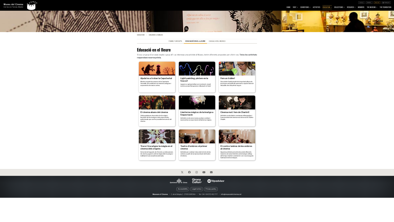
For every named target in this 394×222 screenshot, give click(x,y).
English (377, 2)
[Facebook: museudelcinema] (189, 173)
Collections (339, 7)
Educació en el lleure (195, 41)
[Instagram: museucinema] (196, 173)
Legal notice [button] (197, 189)
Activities (316, 7)
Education (327, 7)
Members (361, 7)
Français (387, 2)
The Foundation (385, 7)
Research (350, 7)
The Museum (371, 7)
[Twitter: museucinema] (182, 173)
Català (361, 2)
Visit (295, 7)
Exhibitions (304, 7)
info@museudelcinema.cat (231, 194)
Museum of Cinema (160, 194)
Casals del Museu (217, 41)
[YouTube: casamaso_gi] (204, 173)
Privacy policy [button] (211, 189)
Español (369, 2)
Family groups (175, 41)
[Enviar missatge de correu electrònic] (211, 173)
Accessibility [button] (183, 189)
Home (288, 7)
